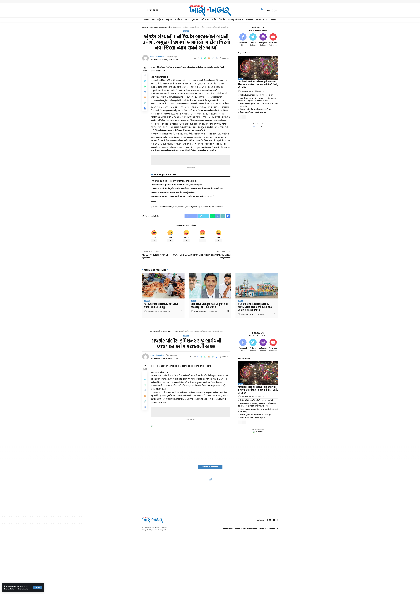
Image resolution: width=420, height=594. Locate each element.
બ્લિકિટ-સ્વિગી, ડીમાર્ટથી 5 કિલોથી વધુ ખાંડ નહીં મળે (256, 95)
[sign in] (144, 10)
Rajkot (211, 207)
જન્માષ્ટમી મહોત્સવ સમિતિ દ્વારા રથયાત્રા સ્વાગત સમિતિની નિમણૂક (174, 181)
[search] (264, 10)
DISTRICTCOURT (166, 207)
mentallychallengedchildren (197, 207)
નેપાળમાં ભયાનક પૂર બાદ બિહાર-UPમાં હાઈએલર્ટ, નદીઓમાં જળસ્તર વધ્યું (258, 104)
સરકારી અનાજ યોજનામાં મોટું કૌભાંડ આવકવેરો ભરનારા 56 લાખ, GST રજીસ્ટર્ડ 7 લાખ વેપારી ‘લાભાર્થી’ (257, 99)
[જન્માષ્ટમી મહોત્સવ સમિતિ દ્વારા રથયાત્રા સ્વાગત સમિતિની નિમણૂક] (163, 285)
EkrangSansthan (179, 207)
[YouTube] (153, 10)
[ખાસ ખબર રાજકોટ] (210, 10)
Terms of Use (23, 589)
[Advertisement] (190, 160)
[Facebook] (148, 10)
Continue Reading (210, 467)
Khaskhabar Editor (157, 56)
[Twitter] (150, 10)
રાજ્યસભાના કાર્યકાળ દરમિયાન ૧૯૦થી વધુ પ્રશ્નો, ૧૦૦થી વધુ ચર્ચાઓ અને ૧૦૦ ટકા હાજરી (183, 196)
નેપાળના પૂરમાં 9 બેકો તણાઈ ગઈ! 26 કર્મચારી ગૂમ (255, 109)
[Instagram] (156, 10)
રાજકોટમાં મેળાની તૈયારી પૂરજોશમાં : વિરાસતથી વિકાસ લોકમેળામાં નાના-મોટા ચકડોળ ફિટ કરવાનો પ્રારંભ (187, 188)
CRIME (241, 79)
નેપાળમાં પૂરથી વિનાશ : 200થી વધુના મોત (253, 112)
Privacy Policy (9, 589)
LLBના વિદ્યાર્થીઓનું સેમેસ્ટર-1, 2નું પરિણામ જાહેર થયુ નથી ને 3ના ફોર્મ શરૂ (177, 184)
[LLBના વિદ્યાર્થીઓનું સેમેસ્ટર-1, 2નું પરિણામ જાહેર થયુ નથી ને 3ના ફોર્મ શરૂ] (210, 285)
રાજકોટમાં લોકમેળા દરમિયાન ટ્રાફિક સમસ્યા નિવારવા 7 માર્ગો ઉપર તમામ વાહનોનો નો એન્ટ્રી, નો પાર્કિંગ (258, 85)
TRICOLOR (219, 207)
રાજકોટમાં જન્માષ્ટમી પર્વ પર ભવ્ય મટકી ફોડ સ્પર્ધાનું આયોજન (173, 192)
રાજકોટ (186, 31)
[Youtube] (273, 40)
